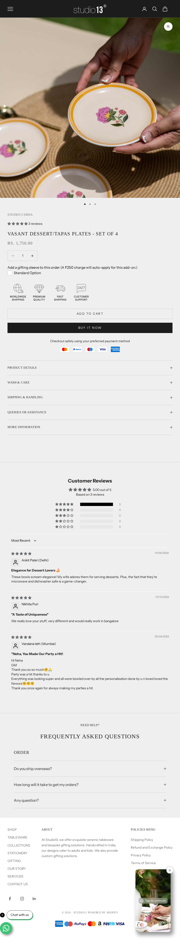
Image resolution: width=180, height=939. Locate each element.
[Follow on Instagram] (22, 898)
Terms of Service (143, 863)
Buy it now (90, 328)
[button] (18, 224)
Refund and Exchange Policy (151, 847)
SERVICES (15, 876)
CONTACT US (18, 884)
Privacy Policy (141, 855)
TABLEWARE (17, 837)
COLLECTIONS (19, 845)
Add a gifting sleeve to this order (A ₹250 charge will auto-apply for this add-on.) (72, 267)
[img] (21, 554)
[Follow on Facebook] (10, 898)
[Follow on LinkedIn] (34, 898)
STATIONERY (17, 853)
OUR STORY (17, 868)
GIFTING (14, 861)
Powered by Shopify (103, 912)
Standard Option (27, 273)
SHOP (12, 830)
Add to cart (90, 313)
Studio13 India (20, 214)
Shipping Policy (142, 840)
